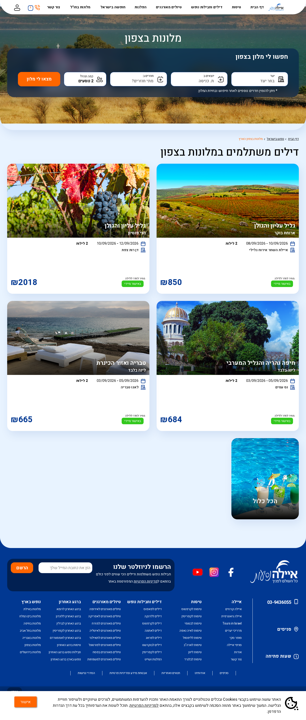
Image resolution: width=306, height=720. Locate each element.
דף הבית (257, 7)
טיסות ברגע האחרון (69, 645)
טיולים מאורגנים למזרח (106, 623)
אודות (238, 652)
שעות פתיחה (278, 656)
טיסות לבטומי (193, 623)
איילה (237, 602)
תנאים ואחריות (171, 673)
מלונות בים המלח (30, 616)
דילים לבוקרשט (152, 645)
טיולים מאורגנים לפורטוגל (105, 645)
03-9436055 (279, 602)
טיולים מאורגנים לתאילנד (105, 637)
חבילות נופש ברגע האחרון (65, 652)
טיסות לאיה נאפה (190, 630)
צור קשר (54, 7)
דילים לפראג (154, 637)
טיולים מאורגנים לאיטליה (105, 630)
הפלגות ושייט (153, 659)
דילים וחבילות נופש (206, 7)
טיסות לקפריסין (191, 616)
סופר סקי (236, 637)
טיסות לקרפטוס (191, 609)
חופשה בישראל (113, 7)
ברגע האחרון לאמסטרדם (65, 637)
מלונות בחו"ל (80, 7)
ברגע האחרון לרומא (68, 609)
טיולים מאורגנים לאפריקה (104, 616)
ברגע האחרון (70, 602)
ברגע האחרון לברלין (68, 623)
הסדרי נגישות (86, 673)
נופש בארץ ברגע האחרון (66, 659)
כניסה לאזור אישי (17, 7)
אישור (25, 702)
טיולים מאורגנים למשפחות (104, 659)
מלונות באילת (32, 609)
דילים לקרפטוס (152, 623)
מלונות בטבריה (31, 637)
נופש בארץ (31, 602)
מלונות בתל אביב (30, 630)
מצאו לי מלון (39, 79)
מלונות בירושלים (30, 652)
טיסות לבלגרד (193, 659)
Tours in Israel (232, 623)
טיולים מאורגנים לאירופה (105, 609)
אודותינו (200, 673)
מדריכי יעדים (233, 630)
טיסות (236, 7)
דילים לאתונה (153, 630)
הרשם (22, 568)
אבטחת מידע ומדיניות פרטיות (128, 673)
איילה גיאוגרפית (231, 616)
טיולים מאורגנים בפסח (107, 652)
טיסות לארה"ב (193, 645)
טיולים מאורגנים (169, 7)
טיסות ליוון (195, 652)
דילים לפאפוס (153, 609)
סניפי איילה (234, 645)
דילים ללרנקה (153, 616)
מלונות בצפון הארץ (251, 139)
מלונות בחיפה (32, 623)
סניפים (284, 629)
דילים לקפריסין (152, 652)
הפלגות (141, 7)
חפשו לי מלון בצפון (261, 56)
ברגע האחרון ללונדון (68, 616)
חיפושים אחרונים (29, 6)
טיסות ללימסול (192, 637)
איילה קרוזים (233, 609)
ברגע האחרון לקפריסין (67, 630)
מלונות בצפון (32, 645)
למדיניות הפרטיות (144, 706)
